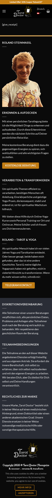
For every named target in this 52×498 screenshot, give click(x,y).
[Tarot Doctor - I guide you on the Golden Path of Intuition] (23, 11)
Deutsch (40, 9)
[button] (4, 11)
